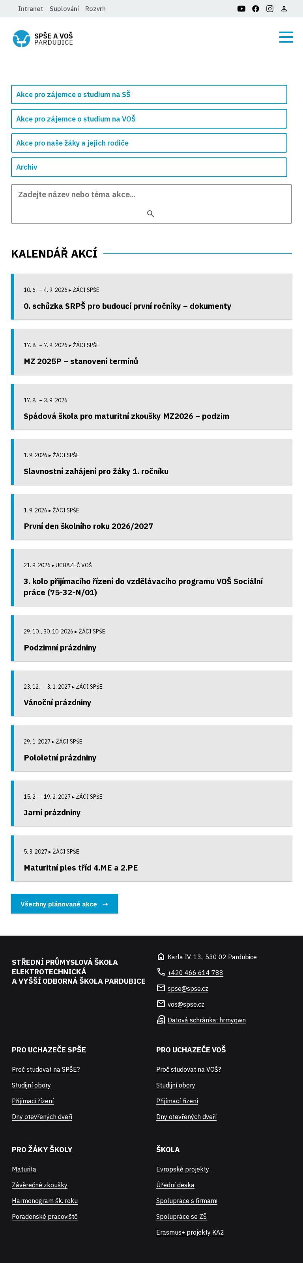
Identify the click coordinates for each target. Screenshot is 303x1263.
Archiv (26, 167)
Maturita (24, 1169)
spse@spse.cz (188, 988)
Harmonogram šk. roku (45, 1201)
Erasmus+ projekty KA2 (190, 1232)
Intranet (30, 9)
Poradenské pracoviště (45, 1216)
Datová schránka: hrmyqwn (207, 1020)
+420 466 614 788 (195, 973)
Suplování (64, 9)
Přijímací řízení (33, 1101)
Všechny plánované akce (59, 904)
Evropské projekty (182, 1169)
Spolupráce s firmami (186, 1201)
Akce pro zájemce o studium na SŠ (73, 94)
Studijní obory (31, 1085)
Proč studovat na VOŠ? (188, 1069)
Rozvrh (95, 9)
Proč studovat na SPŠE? (46, 1069)
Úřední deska (175, 1185)
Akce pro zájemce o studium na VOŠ (76, 118)
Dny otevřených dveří (42, 1117)
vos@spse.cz (186, 1004)
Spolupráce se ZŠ (181, 1216)
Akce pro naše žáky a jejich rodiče (72, 143)
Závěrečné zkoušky (39, 1185)
